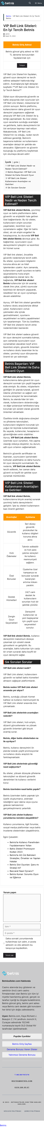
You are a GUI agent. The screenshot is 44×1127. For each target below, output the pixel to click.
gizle (16, 162)
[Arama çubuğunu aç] (30, 3)
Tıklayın (22, 65)
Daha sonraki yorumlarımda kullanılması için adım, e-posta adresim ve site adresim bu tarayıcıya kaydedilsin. (21, 943)
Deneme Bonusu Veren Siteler (22, 1049)
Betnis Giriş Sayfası (22, 1044)
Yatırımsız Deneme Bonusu (22, 1055)
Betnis (8, 16)
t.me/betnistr (22, 1075)
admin (7, 34)
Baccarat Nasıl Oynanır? (22, 871)
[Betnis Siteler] (9, 3)
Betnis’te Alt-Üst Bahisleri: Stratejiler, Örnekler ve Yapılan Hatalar (25, 858)
